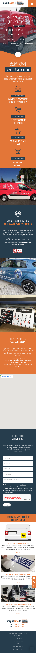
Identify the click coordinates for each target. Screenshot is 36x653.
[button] (2, 277)
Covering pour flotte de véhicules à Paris (18, 574)
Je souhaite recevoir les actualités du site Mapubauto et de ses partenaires (18, 491)
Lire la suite (18, 552)
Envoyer (7, 505)
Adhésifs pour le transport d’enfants (18, 544)
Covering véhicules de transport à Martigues (18, 605)
